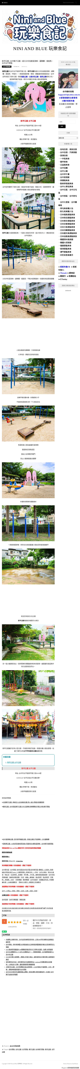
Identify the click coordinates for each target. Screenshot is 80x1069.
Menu (6, 3)
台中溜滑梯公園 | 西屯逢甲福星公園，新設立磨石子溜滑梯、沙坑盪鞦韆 (26, 839)
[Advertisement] (28, 334)
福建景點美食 (65, 246)
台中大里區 (64, 202)
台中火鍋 (64, 171)
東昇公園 (43, 76)
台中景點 (12, 1049)
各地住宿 (64, 149)
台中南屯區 (34, 870)
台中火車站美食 (66, 187)
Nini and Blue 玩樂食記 (40, 48)
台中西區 (64, 196)
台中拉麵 (64, 168)
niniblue (16, 66)
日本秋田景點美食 (67, 218)
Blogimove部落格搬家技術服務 (70, 1068)
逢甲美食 (64, 162)
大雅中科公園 (33, 76)
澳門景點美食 (65, 252)
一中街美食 (64, 159)
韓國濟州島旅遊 (66, 239)
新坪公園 (48, 1049)
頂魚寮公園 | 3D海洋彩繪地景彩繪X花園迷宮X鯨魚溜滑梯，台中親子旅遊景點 (28, 844)
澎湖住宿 (64, 155)
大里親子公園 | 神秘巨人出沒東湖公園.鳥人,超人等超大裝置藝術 (23, 802)
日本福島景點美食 (67, 215)
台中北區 (20, 870)
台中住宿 (5, 899)
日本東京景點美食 (67, 221)
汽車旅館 (73, 152)
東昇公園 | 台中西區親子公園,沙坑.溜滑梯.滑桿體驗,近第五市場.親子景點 (26, 806)
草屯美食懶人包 (66, 208)
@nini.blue (19, 861)
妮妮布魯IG (6, 856)
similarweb (68, 290)
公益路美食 (64, 165)
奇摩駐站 (72, 276)
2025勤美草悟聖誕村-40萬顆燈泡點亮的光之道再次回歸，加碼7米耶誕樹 (29, 949)
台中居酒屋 (64, 177)
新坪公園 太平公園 (14, 762)
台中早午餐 (64, 174)
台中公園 (18, 1049)
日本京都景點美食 (67, 224)
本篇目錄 (7, 757)
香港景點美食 (65, 249)
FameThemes (75, 1063)
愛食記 (72, 273)
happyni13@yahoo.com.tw (69, 95)
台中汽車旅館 (13, 899)
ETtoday (63, 279)
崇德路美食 (64, 180)
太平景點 (25, 1049)
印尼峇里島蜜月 (66, 255)
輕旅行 (63, 276)
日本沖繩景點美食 (67, 230)
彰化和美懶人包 (66, 211)
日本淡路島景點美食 (68, 236)
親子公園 (32, 1049)
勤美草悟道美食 (66, 184)
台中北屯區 (26, 870)
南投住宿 (22, 899)
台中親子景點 (39, 1049)
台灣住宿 (5, 895)
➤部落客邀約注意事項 (68, 98)
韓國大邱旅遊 (65, 243)
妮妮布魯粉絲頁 (7, 852)
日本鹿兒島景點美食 (68, 233)
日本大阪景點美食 (67, 227)
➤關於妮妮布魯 (68, 101)
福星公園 (24, 76)
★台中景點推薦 (6, 66)
